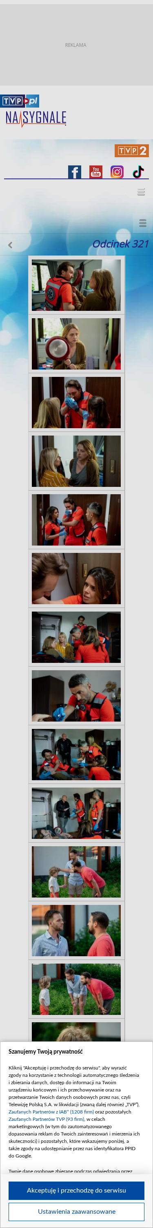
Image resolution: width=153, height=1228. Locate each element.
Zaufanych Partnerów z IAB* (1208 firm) (51, 1111)
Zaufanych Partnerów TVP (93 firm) (46, 1119)
